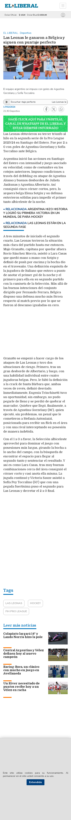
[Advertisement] (35, 333)
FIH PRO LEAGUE (16, 611)
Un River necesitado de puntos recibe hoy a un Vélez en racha (21, 687)
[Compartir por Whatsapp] (61, 109)
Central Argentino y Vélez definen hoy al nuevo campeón (23, 654)
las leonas (13, 603)
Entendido (35, 782)
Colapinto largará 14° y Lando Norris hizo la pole (23, 635)
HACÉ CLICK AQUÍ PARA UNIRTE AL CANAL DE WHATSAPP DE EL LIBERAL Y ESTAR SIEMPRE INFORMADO (35, 124)
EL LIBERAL (11, 33)
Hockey (35, 603)
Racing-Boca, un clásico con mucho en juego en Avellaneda (21, 670)
